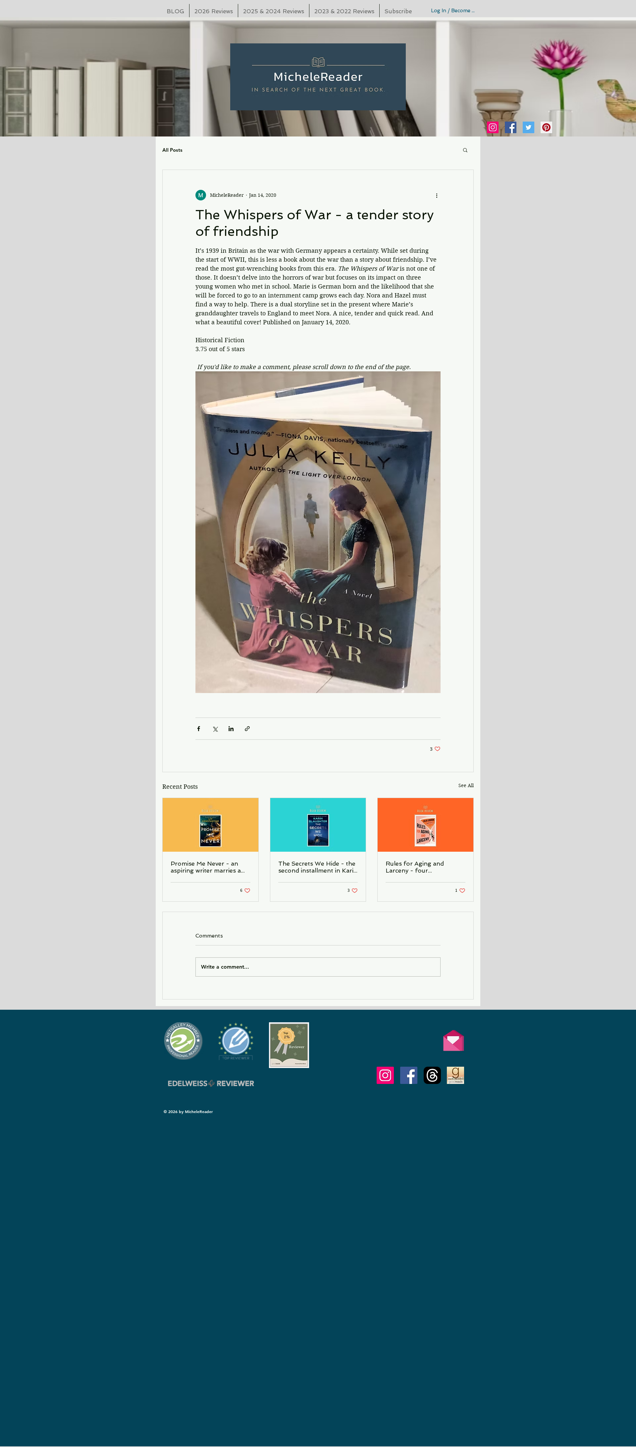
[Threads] (432, 1075)
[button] (465, 149)
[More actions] (437, 195)
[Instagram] (493, 127)
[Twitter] (528, 127)
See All (466, 785)
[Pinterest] (546, 127)
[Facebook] (510, 127)
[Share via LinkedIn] (231, 728)
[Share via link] (247, 728)
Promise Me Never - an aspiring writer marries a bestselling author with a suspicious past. (206, 867)
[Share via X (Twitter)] (215, 728)
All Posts (172, 150)
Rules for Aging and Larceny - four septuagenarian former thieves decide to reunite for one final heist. (421, 867)
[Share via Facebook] (198, 728)
